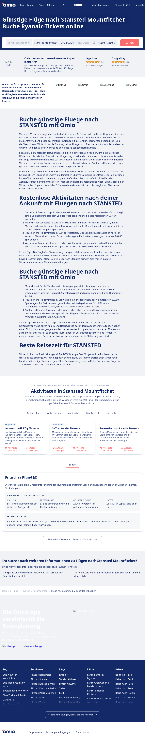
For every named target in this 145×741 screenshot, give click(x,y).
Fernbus (31, 5)
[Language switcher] (80, 5)
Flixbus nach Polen (41, 674)
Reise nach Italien (125, 692)
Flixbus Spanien (39, 679)
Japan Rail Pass (123, 674)
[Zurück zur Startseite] (11, 5)
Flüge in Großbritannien (35, 590)
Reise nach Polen (124, 688)
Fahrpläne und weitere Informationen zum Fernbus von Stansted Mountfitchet (33, 574)
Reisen (119, 669)
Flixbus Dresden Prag (43, 683)
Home (5, 590)
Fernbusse (37, 669)
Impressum (35, 732)
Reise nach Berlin (124, 679)
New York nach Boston (15, 695)
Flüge (41, 5)
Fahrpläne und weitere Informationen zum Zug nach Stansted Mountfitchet (107, 574)
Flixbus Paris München (43, 692)
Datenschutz (82, 732)
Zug (22, 5)
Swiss (62, 688)
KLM (61, 692)
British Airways (67, 683)
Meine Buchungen (100, 5)
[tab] (34, 413)
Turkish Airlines (67, 679)
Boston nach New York (15, 690)
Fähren (50, 5)
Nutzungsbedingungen (58, 732)
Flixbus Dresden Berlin (43, 688)
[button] (67, 42)
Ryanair (63, 674)
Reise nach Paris (124, 683)
